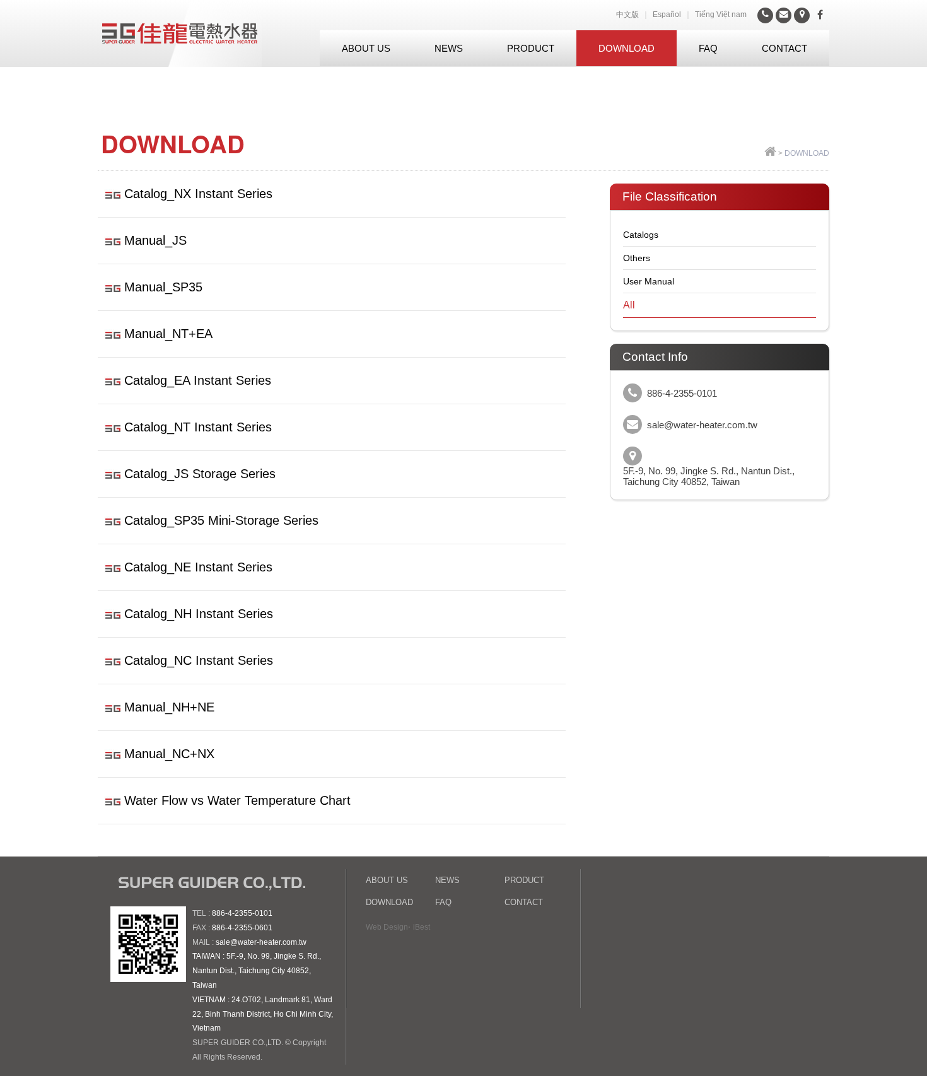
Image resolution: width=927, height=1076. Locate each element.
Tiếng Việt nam (721, 14)
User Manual (648, 281)
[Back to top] (770, 153)
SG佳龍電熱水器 (180, 33)
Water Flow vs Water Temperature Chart (237, 800)
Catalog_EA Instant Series (197, 380)
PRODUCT (530, 48)
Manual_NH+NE (169, 707)
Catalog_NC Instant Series (198, 660)
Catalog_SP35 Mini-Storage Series (221, 520)
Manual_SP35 (163, 287)
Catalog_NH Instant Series (198, 614)
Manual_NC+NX (169, 754)
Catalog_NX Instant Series (198, 194)
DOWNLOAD (626, 48)
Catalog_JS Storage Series (200, 474)
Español (667, 14)
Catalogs (640, 235)
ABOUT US (366, 48)
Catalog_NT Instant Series (198, 427)
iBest (421, 927)
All (629, 305)
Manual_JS (155, 240)
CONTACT (784, 48)
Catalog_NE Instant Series (198, 567)
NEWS (448, 48)
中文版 (627, 14)
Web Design (387, 927)
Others (636, 258)
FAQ (708, 48)
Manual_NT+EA (168, 334)
